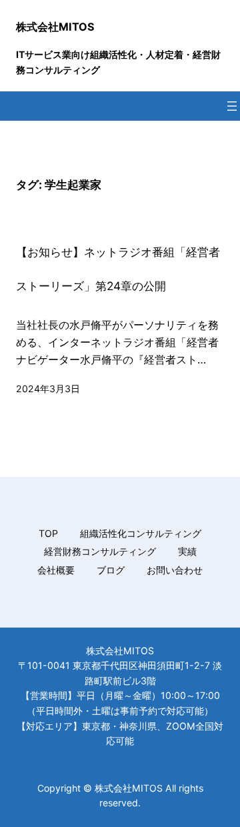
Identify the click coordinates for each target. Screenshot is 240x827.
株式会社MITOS (55, 26)
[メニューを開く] (232, 106)
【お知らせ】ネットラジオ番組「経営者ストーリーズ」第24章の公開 (118, 269)
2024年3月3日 (48, 388)
